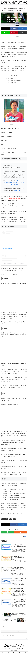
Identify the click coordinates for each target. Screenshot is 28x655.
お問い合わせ (14, 650)
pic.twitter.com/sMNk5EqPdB (11, 184)
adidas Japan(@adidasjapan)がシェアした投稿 (14, 263)
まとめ (8, 89)
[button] (22, 32)
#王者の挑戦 (7, 182)
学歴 (15, 518)
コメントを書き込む (14, 631)
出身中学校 (10, 84)
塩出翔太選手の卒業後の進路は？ (14, 80)
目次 (12, 75)
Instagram (16, 124)
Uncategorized (5, 518)
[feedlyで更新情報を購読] (7, 532)
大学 (9, 87)
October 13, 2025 (17, 190)
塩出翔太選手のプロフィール (13, 78)
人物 (11, 518)
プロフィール (7, 648)
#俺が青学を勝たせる (15, 182)
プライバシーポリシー (20, 648)
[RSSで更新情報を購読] (20, 532)
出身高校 (10, 85)
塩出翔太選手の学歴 (11, 82)
